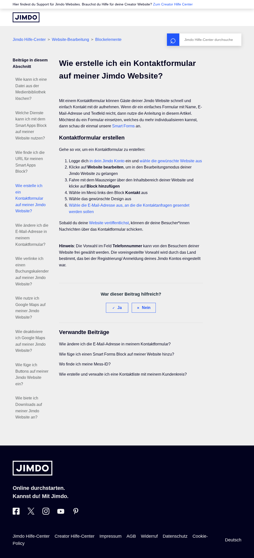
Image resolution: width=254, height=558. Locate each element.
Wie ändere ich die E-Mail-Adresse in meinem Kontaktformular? (31, 235)
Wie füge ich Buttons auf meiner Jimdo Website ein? (31, 374)
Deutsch (233, 539)
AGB (131, 536)
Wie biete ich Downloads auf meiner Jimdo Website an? (28, 407)
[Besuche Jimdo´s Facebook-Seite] (16, 513)
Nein (146, 308)
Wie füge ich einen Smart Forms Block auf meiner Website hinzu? (116, 354)
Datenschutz (175, 536)
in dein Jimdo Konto (107, 161)
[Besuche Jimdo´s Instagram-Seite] (45, 513)
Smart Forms (123, 126)
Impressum (110, 536)
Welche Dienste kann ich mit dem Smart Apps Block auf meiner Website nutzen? (31, 125)
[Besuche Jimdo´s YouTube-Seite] (60, 513)
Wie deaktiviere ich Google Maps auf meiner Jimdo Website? (30, 341)
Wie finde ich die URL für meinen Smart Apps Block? (30, 162)
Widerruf (149, 536)
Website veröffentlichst (109, 223)
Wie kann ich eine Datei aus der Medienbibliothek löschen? (31, 89)
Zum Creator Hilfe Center (173, 4)
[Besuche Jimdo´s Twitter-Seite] (31, 513)
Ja (119, 308)
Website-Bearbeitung (70, 39)
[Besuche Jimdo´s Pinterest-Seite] (75, 513)
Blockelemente (108, 39)
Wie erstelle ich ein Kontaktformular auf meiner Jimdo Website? (30, 198)
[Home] (26, 17)
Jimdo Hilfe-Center (29, 39)
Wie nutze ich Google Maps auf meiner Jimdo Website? (30, 307)
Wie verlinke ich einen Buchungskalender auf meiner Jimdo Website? (32, 271)
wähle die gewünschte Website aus (171, 161)
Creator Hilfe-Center (75, 536)
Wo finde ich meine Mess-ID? (85, 364)
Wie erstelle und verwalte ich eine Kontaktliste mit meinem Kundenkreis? (123, 374)
